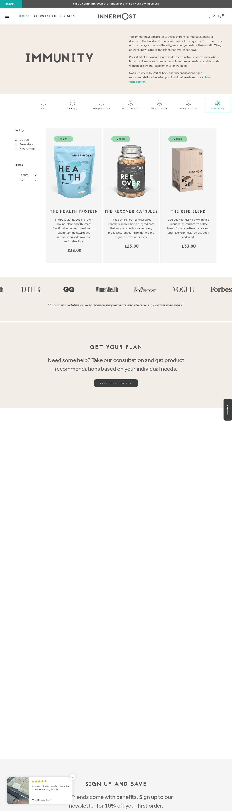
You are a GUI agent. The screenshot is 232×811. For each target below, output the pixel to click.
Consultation (45, 16)
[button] (7, 16)
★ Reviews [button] (227, 410)
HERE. (135, 4)
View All (24, 140)
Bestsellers (26, 144)
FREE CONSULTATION (116, 383)
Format (24, 175)
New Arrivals (27, 148)
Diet (22, 180)
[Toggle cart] (219, 17)
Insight (67, 16)
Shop (22, 16)
